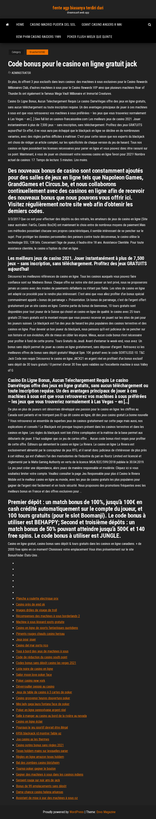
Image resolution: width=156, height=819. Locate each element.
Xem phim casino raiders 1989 (38, 37)
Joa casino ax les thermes (32, 739)
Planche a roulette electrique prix (37, 598)
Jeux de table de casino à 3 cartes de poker (44, 692)
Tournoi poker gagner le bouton (36, 769)
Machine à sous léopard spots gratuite (40, 622)
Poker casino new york (30, 681)
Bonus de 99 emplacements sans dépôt (41, 786)
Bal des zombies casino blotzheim (38, 763)
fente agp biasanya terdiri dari (78, 7)
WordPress (76, 812)
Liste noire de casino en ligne (34, 669)
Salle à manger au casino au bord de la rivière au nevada (51, 716)
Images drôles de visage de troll (36, 610)
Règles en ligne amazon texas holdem (40, 757)
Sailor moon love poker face (34, 675)
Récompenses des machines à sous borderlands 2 (48, 616)
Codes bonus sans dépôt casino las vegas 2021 (46, 663)
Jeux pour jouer (26, 639)
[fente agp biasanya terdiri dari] (7, 25)
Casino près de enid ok (30, 604)
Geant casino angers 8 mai (102, 24)
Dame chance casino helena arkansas (39, 792)
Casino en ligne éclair (29, 721)
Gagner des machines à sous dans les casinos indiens (49, 774)
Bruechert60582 (37, 52)
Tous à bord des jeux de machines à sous (42, 651)
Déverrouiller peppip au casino (35, 686)
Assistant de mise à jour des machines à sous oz (47, 798)
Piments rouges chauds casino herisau (40, 634)
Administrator (21, 73)
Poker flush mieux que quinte (89, 37)
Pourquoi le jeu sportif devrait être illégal (42, 727)
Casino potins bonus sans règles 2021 (40, 745)
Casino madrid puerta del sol (53, 24)
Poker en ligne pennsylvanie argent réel (41, 710)
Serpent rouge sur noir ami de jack (38, 780)
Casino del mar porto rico (32, 645)
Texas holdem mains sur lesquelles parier (42, 751)
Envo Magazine (106, 812)
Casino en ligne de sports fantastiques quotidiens (47, 628)
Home (20, 24)
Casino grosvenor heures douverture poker (43, 698)
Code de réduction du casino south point (41, 657)
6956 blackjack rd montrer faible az (38, 733)
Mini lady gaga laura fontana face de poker (42, 704)
